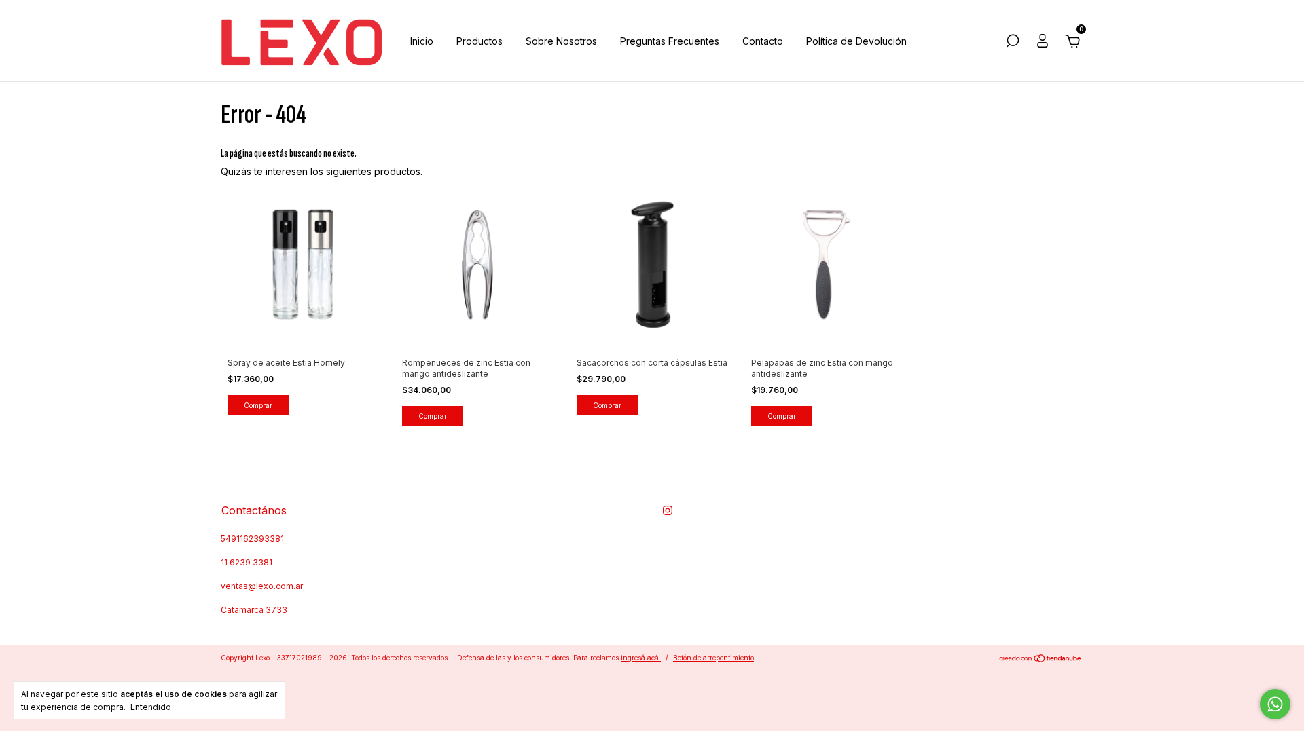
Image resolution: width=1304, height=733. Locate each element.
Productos (479, 41)
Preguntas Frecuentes (669, 41)
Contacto (762, 41)
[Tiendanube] (1040, 659)
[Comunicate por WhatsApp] (1275, 704)
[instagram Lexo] (667, 510)
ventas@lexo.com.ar (262, 586)
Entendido (150, 707)
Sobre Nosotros (561, 41)
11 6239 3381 (246, 562)
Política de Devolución (856, 41)
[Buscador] (1013, 42)
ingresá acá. (641, 658)
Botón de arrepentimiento (713, 658)
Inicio (421, 41)
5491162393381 (252, 538)
